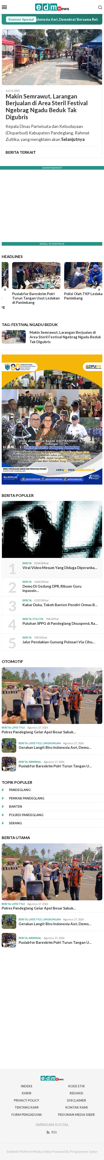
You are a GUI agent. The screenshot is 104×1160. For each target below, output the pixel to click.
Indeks (26, 1086)
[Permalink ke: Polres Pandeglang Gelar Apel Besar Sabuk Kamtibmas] (52, 695)
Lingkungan (52, 743)
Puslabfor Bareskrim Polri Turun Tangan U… (55, 766)
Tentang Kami (27, 1107)
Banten (15, 806)
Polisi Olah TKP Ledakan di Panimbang (76, 296)
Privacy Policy (26, 1100)
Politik (38, 618)
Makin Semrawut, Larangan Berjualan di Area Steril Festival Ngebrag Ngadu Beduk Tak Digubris (47, 106)
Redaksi (76, 1093)
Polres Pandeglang (26, 815)
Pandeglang (19, 790)
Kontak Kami (76, 1107)
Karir (26, 1093)
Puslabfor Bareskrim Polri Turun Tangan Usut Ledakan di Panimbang (25, 298)
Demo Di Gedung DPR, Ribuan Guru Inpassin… (52, 588)
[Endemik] (52, 6)
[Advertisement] (52, 1008)
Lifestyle (18, 727)
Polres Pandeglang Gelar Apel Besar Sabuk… (39, 732)
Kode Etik (76, 1086)
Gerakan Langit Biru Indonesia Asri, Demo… (55, 747)
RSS (54, 1132)
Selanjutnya (73, 139)
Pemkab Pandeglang (26, 798)
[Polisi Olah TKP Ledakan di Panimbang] (78, 275)
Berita (27, 563)
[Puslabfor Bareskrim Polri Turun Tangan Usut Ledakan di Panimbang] (26, 275)
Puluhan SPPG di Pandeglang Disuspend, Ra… (60, 623)
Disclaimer (76, 1100)
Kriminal (35, 761)
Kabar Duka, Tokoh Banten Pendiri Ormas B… (59, 605)
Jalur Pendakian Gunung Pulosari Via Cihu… (58, 642)
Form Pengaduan (26, 1115)
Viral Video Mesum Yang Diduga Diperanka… (59, 567)
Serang (15, 823)
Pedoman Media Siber (76, 1115)
